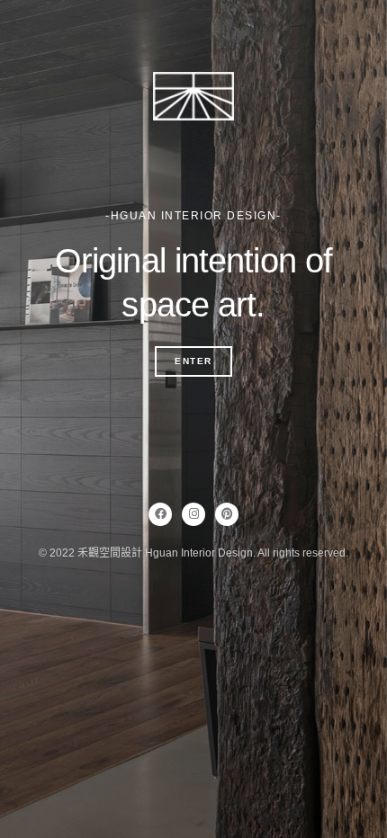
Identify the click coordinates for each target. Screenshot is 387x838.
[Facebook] (160, 514)
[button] (193, 361)
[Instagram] (193, 514)
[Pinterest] (226, 514)
